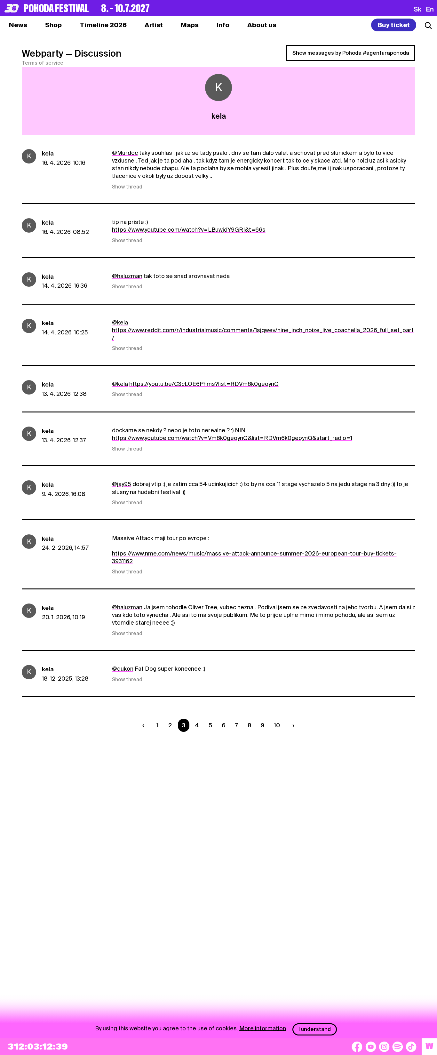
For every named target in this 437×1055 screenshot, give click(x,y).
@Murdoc (125, 152)
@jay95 (121, 484)
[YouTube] (370, 1046)
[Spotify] (397, 1046)
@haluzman (127, 276)
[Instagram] (384, 1046)
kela (48, 153)
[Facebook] (357, 1046)
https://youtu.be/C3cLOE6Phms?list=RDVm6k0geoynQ (204, 383)
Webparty (42, 53)
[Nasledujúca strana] (292, 725)
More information (262, 1028)
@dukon (122, 668)
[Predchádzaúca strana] (144, 725)
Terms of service (42, 63)
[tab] (53, 25)
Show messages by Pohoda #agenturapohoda (350, 53)
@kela (120, 322)
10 (277, 725)
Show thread (127, 187)
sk (417, 9)
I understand (314, 1029)
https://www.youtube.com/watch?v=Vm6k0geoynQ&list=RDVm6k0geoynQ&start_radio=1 (232, 438)
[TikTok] (411, 1046)
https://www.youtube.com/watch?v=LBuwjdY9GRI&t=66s (189, 229)
